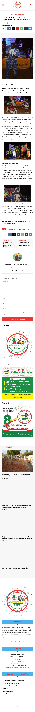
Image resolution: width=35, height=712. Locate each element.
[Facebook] (9, 28)
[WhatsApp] (21, 28)
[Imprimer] (26, 28)
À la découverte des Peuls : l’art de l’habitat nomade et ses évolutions (15, 569)
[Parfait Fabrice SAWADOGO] (8, 23)
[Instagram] (16, 270)
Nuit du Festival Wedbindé (22, 229)
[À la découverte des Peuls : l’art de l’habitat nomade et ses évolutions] (17, 555)
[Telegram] (30, 28)
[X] (13, 28)
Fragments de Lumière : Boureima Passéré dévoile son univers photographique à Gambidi (17, 506)
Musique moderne (17, 14)
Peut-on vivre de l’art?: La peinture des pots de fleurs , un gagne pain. (25, 244)
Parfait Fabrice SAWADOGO (20, 23)
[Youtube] (22, 270)
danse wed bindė (11, 229)
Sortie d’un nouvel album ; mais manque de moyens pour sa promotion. (9, 244)
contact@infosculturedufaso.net (19, 667)
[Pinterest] (17, 28)
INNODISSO (22, 706)
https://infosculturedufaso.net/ (17, 267)
